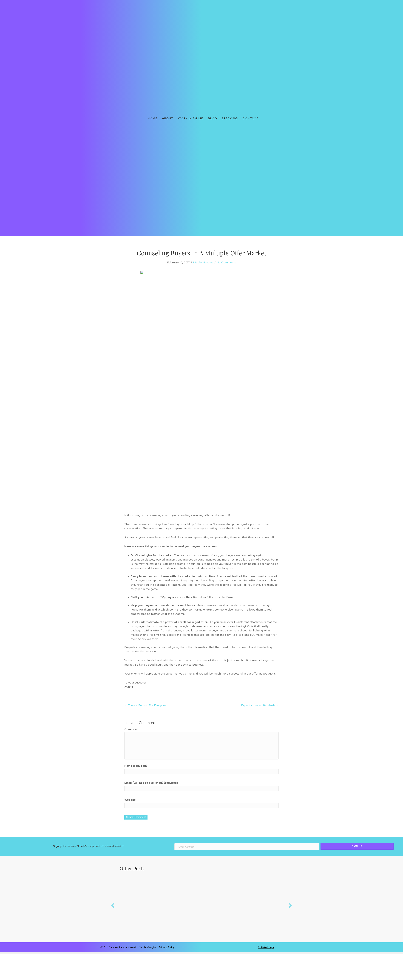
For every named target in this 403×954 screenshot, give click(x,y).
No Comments (226, 262)
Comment (131, 729)
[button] (271, 118)
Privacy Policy (166, 947)
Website (130, 799)
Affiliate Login (266, 947)
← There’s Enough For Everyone (145, 705)
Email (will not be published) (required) (151, 782)
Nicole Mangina (203, 262)
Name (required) (135, 765)
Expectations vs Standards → (260, 705)
